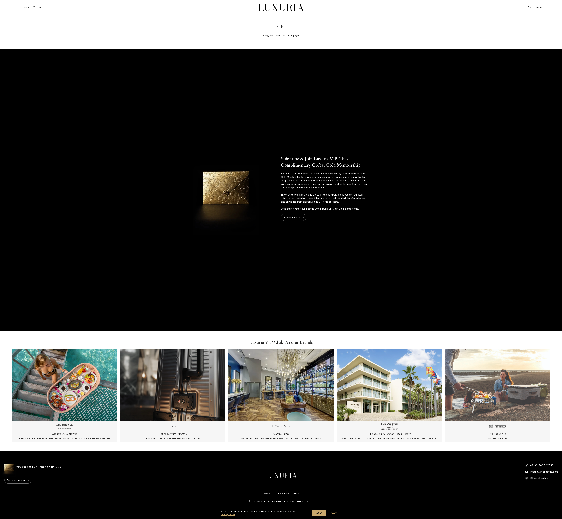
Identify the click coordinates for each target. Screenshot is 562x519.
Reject (334, 513)
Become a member (16, 480)
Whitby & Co (497, 434)
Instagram (529, 7)
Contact (538, 7)
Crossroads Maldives (64, 434)
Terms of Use (269, 494)
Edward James (281, 434)
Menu (26, 7)
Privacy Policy (283, 494)
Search (40, 7)
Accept (319, 513)
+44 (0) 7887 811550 (541, 465)
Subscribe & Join (291, 217)
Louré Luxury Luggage (173, 434)
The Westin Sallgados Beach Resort (389, 434)
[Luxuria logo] (281, 7)
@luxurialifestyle (539, 478)
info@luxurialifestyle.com (544, 471)
